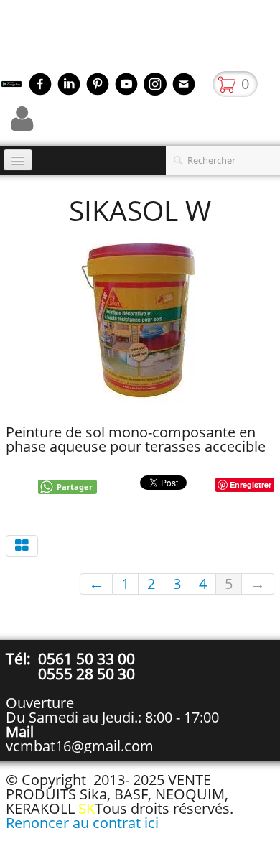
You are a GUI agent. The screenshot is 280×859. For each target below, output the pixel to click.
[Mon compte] (22, 118)
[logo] (5, 39)
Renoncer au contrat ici (82, 822)
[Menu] (18, 159)
